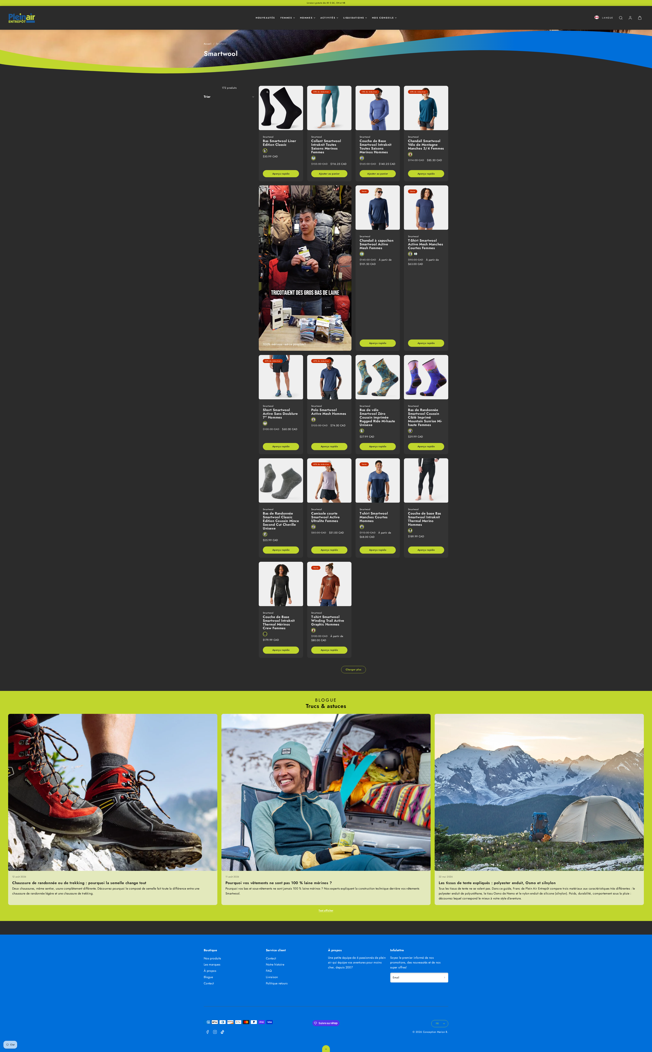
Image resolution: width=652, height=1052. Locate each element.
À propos (210, 971)
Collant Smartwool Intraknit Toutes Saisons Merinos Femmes (326, 146)
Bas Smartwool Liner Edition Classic (279, 142)
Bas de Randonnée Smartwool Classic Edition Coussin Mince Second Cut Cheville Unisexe (281, 521)
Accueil (207, 43)
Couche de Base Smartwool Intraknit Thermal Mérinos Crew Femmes (279, 622)
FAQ (269, 971)
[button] (597, 17)
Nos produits (212, 958)
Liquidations (353, 17)
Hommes (306, 17)
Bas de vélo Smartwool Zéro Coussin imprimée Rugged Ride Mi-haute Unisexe (377, 417)
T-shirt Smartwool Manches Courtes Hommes (374, 517)
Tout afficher (326, 910)
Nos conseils (383, 17)
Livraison (272, 977)
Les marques (212, 964)
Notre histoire (275, 964)
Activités (327, 17)
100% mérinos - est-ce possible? (284, 344)
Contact (209, 983)
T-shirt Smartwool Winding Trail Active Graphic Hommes (327, 620)
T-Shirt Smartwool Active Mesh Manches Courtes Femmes (425, 244)
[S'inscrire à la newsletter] (444, 978)
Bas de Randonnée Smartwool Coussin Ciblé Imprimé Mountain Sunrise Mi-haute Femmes (425, 417)
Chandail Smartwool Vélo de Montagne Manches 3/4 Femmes (426, 144)
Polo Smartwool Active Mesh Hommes (328, 411)
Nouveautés (265, 17)
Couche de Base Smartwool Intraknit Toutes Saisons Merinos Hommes (375, 146)
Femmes (286, 17)
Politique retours (276, 983)
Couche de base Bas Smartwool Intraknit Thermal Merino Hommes (424, 519)
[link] (630, 18)
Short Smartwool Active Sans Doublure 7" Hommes (280, 413)
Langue (607, 17)
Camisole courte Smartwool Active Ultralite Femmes (325, 517)
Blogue (208, 977)
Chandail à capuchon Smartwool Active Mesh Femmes (376, 244)
